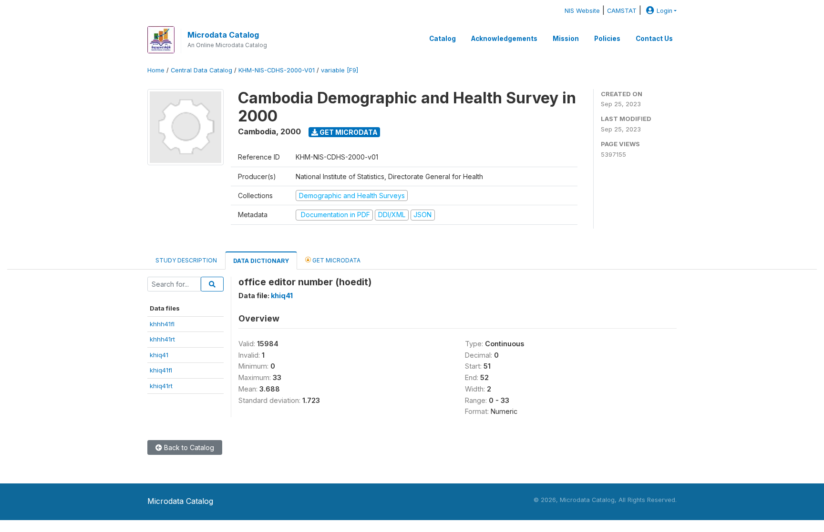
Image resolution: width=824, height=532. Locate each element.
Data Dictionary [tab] (261, 260)
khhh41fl (162, 324)
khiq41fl (161, 370)
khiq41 (159, 355)
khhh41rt (162, 339)
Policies (607, 38)
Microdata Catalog (223, 35)
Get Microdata (348, 132)
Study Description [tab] (186, 260)
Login (664, 10)
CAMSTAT (622, 10)
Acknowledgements (504, 38)
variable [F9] (339, 70)
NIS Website (582, 10)
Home (156, 70)
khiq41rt (161, 386)
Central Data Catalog (201, 70)
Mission (566, 38)
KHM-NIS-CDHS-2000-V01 (276, 70)
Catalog (442, 38)
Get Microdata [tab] (335, 260)
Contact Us (654, 38)
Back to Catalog (188, 447)
